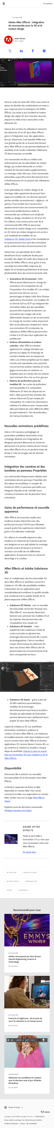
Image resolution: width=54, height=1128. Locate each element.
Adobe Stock (24, 239)
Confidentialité (39, 1116)
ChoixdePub (33, 1123)
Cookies (22, 1123)
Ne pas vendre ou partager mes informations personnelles (23, 1120)
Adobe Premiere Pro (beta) (19, 810)
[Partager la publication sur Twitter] (10, 51)
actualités (13, 953)
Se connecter (47, 3)
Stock (9, 890)
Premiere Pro (31, 881)
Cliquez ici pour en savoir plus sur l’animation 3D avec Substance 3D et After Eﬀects (25, 755)
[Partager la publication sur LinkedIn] (21, 51)
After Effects (13, 881)
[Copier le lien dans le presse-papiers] (44, 51)
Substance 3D (11, 239)
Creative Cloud (30, 872)
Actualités (17, 17)
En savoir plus (29, 852)
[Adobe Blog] (11, 3)
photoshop (14, 1074)
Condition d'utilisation (11, 1123)
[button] (27, 1107)
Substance (23, 890)
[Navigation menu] (3, 3)
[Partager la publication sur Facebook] (32, 51)
